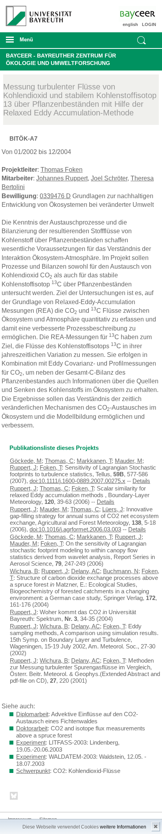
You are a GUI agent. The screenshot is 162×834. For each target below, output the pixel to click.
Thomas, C (59, 460)
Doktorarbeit (32, 728)
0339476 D (55, 196)
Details (141, 480)
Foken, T (51, 467)
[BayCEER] (144, 14)
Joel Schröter (109, 178)
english (130, 24)
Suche (141, 40)
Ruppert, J (23, 467)
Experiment (31, 742)
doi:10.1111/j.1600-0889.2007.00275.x (77, 480)
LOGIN (149, 24)
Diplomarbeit (32, 714)
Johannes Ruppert (62, 178)
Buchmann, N (120, 571)
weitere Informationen (123, 827)
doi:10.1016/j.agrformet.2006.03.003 (75, 529)
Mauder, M (128, 460)
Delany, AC (85, 571)
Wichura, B (24, 571)
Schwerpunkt (33, 770)
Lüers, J (112, 509)
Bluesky (14, 797)
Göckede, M (26, 460)
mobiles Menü (35, 42)
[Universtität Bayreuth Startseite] (36, 13)
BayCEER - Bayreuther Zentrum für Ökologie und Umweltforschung (61, 59)
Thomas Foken (61, 169)
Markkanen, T (94, 460)
